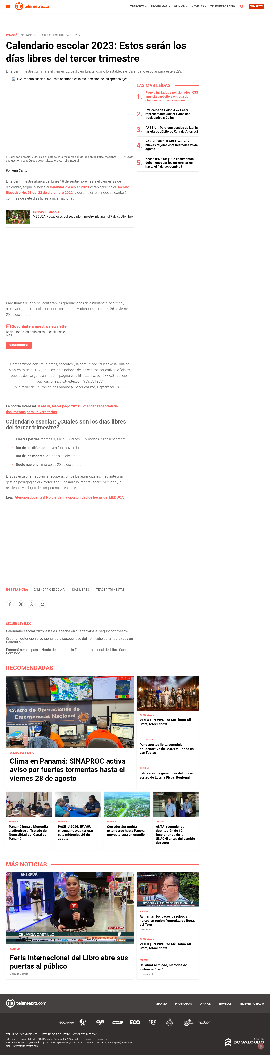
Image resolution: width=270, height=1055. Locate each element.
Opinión (179, 6)
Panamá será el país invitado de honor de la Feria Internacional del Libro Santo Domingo (67, 651)
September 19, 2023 (112, 387)
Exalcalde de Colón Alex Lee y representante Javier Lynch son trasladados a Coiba (167, 114)
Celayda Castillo (19, 973)
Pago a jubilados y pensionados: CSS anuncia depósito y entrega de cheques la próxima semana (171, 96)
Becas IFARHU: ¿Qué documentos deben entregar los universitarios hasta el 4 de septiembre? (169, 162)
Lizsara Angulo (147, 974)
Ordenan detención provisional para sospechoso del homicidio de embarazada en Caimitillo (69, 640)
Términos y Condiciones (21, 1034)
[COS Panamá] (117, 1025)
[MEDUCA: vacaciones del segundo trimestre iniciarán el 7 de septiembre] (18, 223)
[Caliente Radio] (169, 1025)
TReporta (137, 6)
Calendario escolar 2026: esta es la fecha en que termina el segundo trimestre (67, 631)
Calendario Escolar (49, 589)
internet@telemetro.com (26, 1046)
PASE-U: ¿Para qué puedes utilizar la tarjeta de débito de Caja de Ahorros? (171, 129)
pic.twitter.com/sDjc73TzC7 (81, 381)
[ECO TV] (135, 1025)
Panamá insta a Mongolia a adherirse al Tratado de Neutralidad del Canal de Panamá (28, 833)
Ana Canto (20, 170)
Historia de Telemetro (55, 1034)
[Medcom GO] (65, 1025)
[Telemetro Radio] (187, 1025)
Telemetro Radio (222, 6)
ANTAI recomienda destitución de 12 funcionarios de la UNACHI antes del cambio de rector (175, 835)
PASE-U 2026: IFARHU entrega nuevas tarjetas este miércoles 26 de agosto (171, 145)
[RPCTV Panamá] (83, 1025)
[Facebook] (10, 604)
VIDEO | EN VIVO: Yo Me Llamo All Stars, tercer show (165, 722)
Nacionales (29, 34)
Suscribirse (19, 345)
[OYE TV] (100, 1025)
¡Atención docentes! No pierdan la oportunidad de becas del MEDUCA (69, 497)
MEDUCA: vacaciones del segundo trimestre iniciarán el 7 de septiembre (83, 216)
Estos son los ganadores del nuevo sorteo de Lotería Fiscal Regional (166, 775)
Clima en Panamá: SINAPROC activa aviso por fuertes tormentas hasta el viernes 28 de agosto (67, 769)
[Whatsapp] (32, 604)
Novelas (198, 6)
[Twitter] (21, 604)
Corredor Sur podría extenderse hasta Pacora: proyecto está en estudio (126, 831)
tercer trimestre (110, 589)
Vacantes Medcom (85, 1034)
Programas (159, 6)
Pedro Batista (146, 929)
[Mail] (42, 604)
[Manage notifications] (261, 1046)
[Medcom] (204, 1025)
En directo (256, 6)
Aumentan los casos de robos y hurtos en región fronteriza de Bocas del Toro (167, 921)
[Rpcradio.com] (152, 1025)
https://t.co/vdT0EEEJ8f (96, 375)
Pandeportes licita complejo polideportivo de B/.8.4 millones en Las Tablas (167, 749)
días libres (80, 589)
